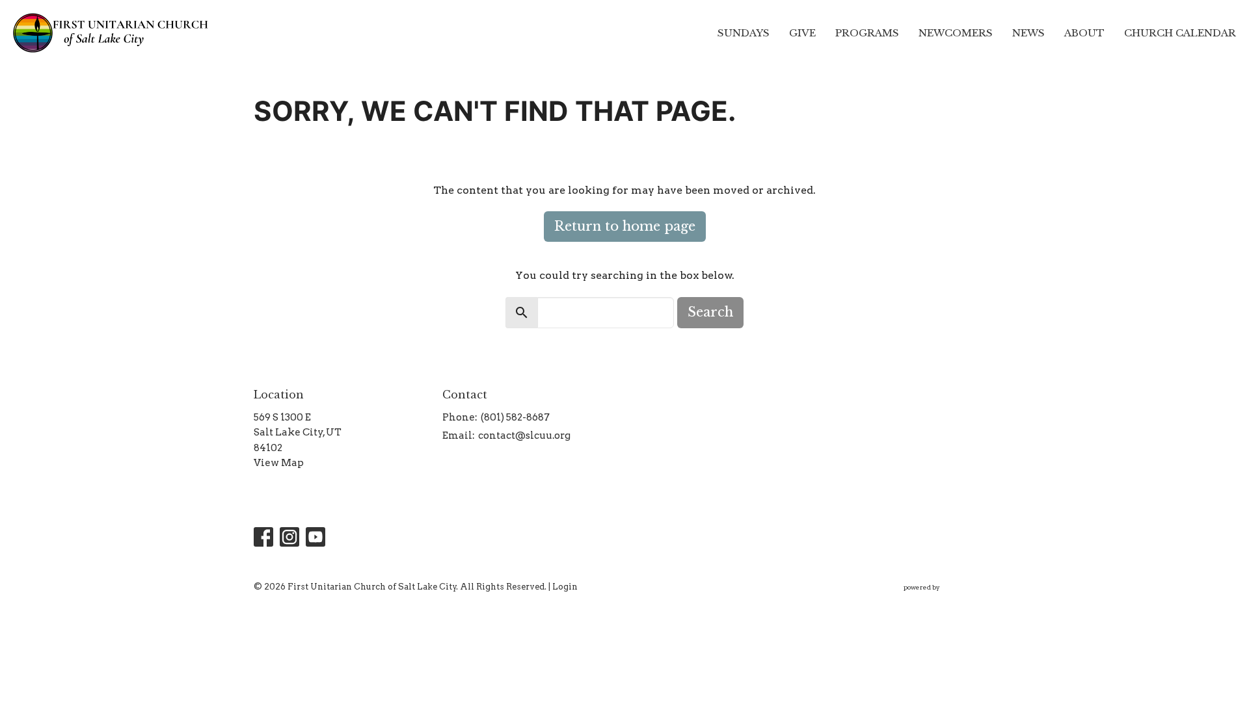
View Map (279, 463)
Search (710, 312)
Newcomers (956, 33)
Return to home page (624, 226)
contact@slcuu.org (524, 435)
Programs (867, 33)
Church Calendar (1180, 33)
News (1028, 33)
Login (565, 587)
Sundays (744, 33)
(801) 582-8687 (515, 417)
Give (802, 33)
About (1084, 33)
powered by (943, 598)
